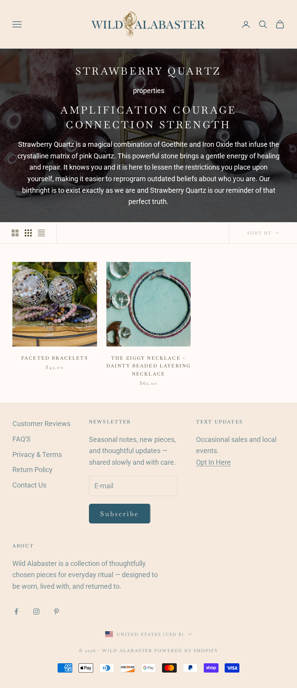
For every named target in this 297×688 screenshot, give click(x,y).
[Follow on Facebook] (16, 611)
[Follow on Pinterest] (56, 611)
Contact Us (29, 485)
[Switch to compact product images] (41, 233)
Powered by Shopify (186, 650)
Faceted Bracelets (54, 358)
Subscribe (119, 514)
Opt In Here (213, 462)
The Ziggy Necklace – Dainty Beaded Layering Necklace (148, 366)
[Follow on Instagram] (36, 611)
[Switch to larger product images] (15, 233)
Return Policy (32, 469)
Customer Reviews (41, 424)
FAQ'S (21, 439)
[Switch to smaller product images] (28, 233)
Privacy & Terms (37, 454)
